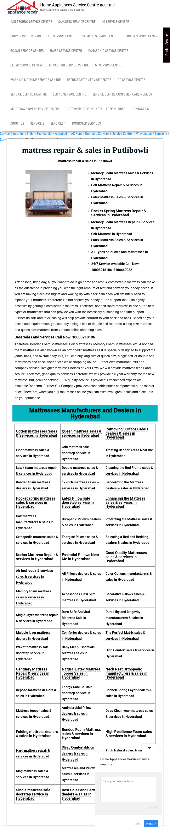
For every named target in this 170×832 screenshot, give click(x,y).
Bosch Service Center (27, 51)
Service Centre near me (28, 94)
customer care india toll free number (95, 109)
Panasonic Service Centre (108, 51)
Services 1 (58, 123)
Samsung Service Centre (77, 22)
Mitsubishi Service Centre (69, 65)
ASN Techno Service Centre (31, 22)
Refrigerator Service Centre (89, 80)
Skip (138, 823)
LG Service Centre (115, 22)
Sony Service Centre (26, 36)
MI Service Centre (108, 65)
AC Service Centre (131, 80)
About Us (17, 123)
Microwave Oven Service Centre (35, 109)
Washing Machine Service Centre (35, 80)
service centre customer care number (122, 94)
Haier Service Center (66, 51)
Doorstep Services (86, 123)
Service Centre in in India (17, 134)
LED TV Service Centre (69, 94)
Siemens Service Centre (100, 36)
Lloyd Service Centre (26, 65)
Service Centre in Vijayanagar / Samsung (139, 134)
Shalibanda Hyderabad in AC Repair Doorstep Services (73, 134)
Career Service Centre (141, 36)
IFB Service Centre (62, 36)
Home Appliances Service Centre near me (77, 4)
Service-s (37, 123)
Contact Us (140, 109)
